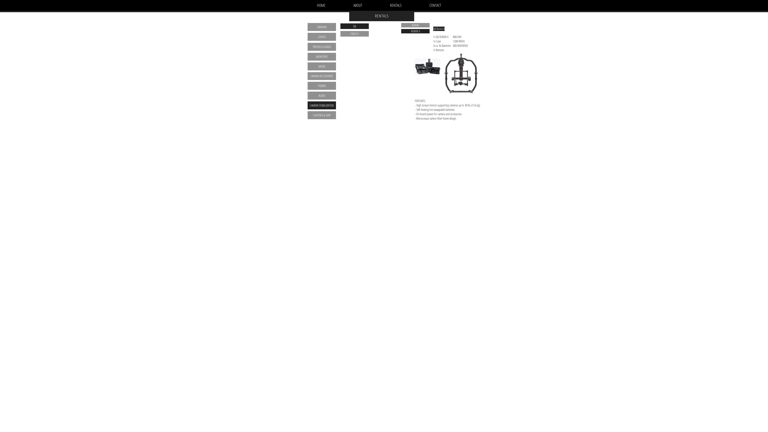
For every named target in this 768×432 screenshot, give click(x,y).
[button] (439, 29)
